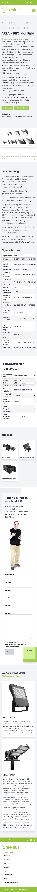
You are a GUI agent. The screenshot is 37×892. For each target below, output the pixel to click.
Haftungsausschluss (11, 882)
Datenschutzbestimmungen (14, 644)
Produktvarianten (19, 116)
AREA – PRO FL (9, 717)
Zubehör (29, 116)
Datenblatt (8, 108)
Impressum (7, 871)
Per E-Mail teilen (22, 108)
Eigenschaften (6, 116)
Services (7, 859)
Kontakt (6, 867)
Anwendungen (9, 852)
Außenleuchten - (16, 28)
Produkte (7, 856)
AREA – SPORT (9, 775)
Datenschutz (8, 875)
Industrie (23, 23)
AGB (5, 878)
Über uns (7, 863)
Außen (7, 23)
